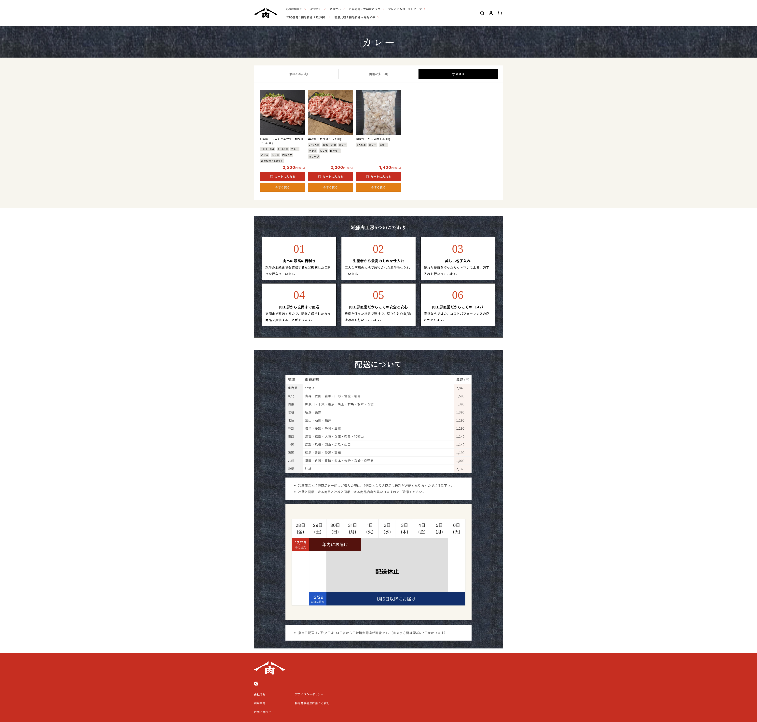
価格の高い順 (298, 74)
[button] (295, 9)
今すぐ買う (282, 187)
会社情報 (259, 694)
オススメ (458, 74)
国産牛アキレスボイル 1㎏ (373, 139)
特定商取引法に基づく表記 (312, 703)
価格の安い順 (378, 74)
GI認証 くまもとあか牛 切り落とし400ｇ (282, 141)
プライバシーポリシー (309, 694)
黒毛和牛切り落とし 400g (324, 139)
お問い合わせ (262, 712)
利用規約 (259, 703)
